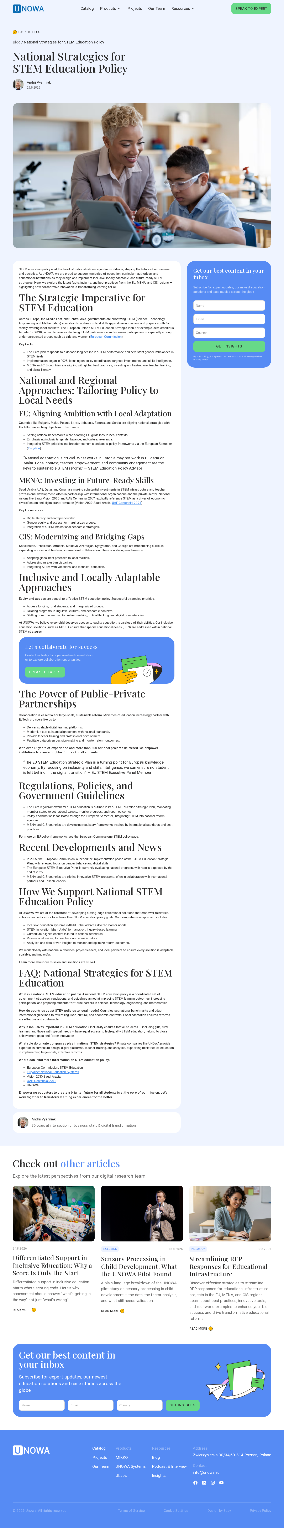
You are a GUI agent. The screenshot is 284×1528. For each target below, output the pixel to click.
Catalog (87, 8)
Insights (159, 1475)
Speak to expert (251, 8)
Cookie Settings (176, 1510)
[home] (28, 8)
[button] (110, 8)
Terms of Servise (131, 1510)
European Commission (106, 337)
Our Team (156, 8)
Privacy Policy (260, 1510)
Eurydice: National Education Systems (53, 1072)
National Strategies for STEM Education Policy (64, 42)
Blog (17, 42)
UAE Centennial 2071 (126, 503)
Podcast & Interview (169, 1466)
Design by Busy (219, 1510)
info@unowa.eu (206, 1472)
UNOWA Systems (131, 1466)
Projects (134, 8)
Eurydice (34, 448)
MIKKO (122, 1457)
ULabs (121, 1475)
